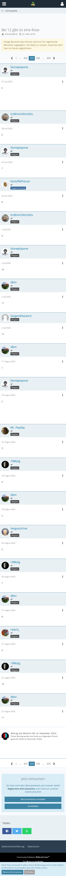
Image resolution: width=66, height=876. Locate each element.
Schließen (29, 872)
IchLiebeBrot (11, 34)
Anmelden (33, 806)
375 (38, 58)
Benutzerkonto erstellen (33, 799)
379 (48, 58)
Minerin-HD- (29, 733)
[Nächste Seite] (54, 58)
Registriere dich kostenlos (21, 788)
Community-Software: (33, 857)
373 (25, 58)
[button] (62, 3)
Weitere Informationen (12, 872)
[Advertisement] (34, 20)
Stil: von (33, 861)
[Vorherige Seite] (12, 58)
